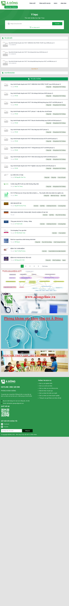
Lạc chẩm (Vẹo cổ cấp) (17, 175)
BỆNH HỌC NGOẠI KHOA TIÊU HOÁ (21, 257)
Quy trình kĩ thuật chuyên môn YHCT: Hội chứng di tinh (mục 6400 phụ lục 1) (28, 52)
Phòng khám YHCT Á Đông (59, 86)
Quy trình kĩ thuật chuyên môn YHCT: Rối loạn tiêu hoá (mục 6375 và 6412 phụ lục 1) (34, 138)
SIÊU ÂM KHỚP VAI (16, 203)
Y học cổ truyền (61, 177)
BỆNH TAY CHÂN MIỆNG (18, 248)
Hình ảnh (63, 3)
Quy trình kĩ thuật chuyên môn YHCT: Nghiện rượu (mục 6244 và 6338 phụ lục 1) (33, 166)
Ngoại (64, 260)
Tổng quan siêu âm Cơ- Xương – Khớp (21, 221)
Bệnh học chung (55, 195)
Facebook (6, 424)
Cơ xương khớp (61, 205)
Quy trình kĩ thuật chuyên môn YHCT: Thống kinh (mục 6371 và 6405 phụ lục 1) (33, 147)
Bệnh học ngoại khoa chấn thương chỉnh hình (23, 239)
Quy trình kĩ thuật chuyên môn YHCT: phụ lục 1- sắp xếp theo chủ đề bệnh (31, 111)
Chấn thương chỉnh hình (59, 242)
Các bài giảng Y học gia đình (18, 230)
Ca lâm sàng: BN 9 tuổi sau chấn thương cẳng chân (25, 184)
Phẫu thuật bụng (56, 260)
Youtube (6, 426)
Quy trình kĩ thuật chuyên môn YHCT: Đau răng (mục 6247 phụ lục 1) (30, 129)
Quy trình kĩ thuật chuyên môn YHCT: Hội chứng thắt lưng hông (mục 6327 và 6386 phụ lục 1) (33, 61)
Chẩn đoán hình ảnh (51, 205)
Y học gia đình (62, 233)
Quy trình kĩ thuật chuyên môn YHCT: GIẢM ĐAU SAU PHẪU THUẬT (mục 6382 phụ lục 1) (32, 43)
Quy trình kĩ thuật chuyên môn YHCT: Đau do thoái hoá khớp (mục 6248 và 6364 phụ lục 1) (36, 120)
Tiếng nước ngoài (44, 3)
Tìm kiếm (57, 23)
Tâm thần (63, 195)
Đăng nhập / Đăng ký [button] (11, 7)
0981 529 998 (14, 387)
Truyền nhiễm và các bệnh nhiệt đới (57, 251)
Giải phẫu (42, 205)
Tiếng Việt (32, 3)
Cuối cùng (44, 266)
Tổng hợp (53, 177)
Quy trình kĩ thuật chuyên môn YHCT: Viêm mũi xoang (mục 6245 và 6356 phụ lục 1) (34, 156)
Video (55, 3)
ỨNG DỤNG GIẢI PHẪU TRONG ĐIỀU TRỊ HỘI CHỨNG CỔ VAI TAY (29, 212)
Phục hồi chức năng (60, 214)
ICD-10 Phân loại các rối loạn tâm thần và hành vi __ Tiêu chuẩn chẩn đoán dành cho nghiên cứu (37, 193)
